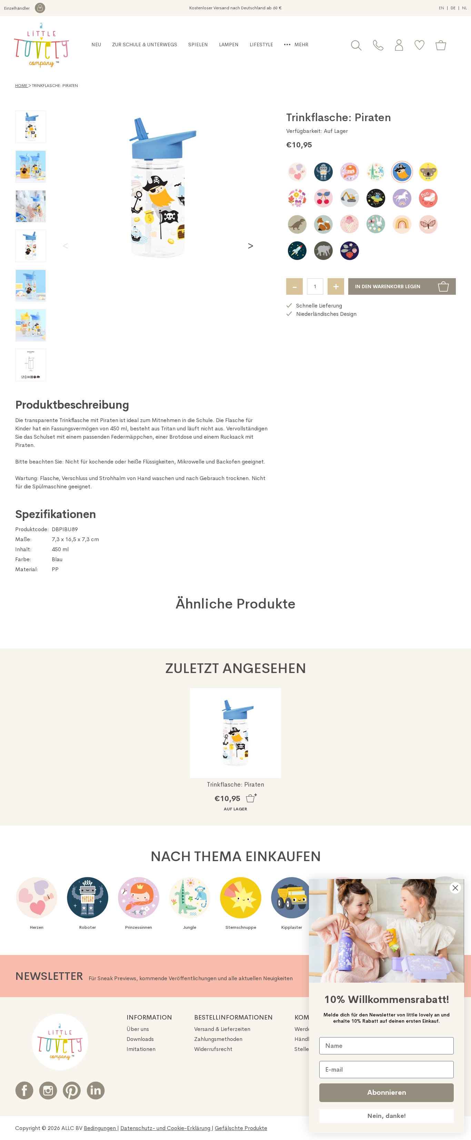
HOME (21, 85)
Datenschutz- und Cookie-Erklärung (166, 1128)
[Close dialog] (455, 888)
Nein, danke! (386, 1116)
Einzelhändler (17, 8)
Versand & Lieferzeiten (222, 1029)
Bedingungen (100, 1128)
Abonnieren (386, 1092)
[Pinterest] (72, 1090)
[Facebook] (24, 1090)
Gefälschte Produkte (241, 1128)
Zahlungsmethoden (218, 1039)
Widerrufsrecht (213, 1049)
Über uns (138, 1029)
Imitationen (141, 1049)
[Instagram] (48, 1090)
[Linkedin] (96, 1090)
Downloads (140, 1039)
